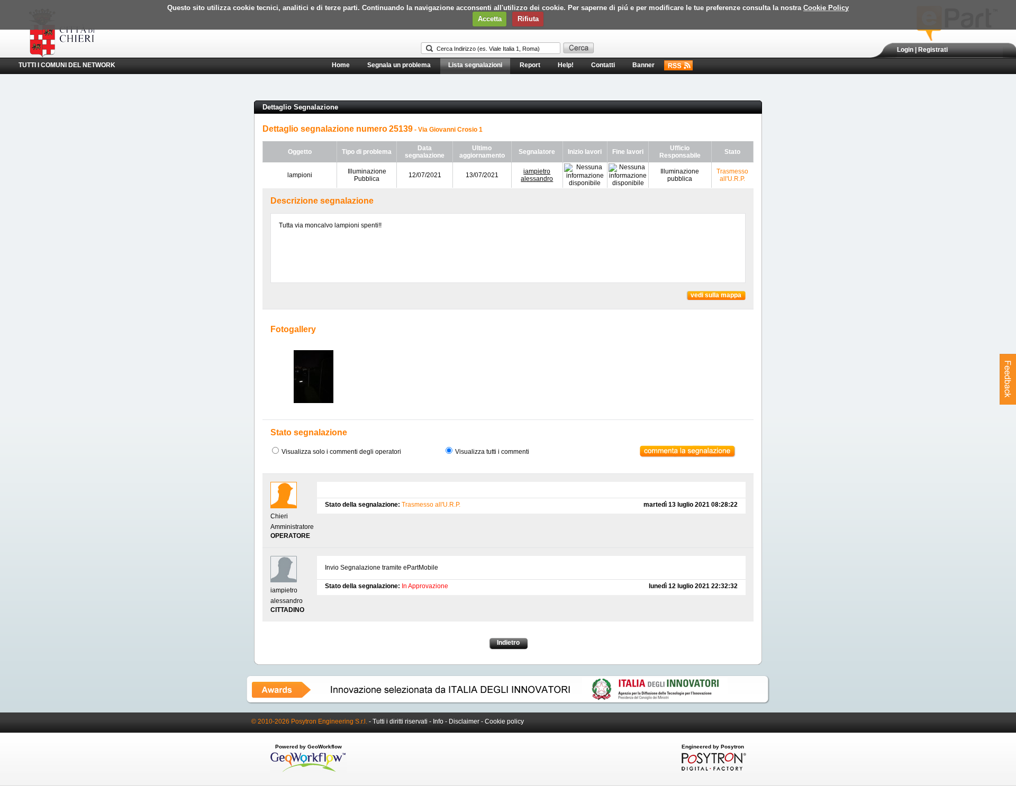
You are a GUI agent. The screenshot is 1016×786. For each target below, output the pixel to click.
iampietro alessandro (537, 175)
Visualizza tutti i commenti (492, 451)
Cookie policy (504, 721)
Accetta (490, 19)
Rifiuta (528, 19)
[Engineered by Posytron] (712, 768)
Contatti (603, 65)
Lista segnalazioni (475, 65)
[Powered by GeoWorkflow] (308, 771)
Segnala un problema (399, 65)
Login (905, 49)
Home (341, 65)
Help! (566, 65)
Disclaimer (464, 721)
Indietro (508, 642)
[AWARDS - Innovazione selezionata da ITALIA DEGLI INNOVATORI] (508, 702)
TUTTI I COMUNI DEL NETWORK (67, 65)
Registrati (933, 49)
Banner (643, 65)
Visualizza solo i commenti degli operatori (341, 451)
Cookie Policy (826, 8)
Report (530, 65)
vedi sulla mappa (716, 295)
